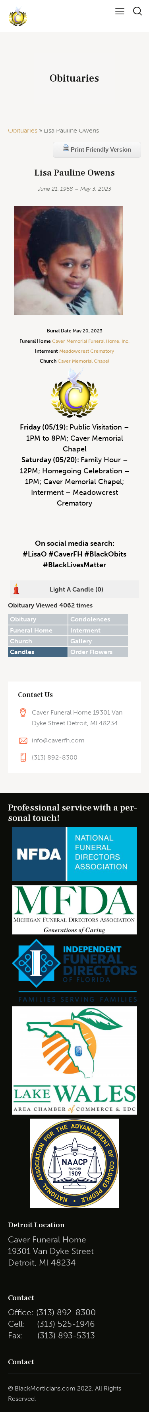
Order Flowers (91, 652)
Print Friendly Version (100, 149)
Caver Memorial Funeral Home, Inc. (91, 341)
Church (21, 641)
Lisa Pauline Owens (74, 173)
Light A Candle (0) (76, 589)
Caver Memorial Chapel (82, 361)
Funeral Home (31, 630)
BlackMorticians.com (45, 1388)
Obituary (23, 619)
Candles (22, 652)
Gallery (81, 641)
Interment (85, 630)
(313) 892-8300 (54, 757)
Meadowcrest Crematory (86, 351)
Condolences (90, 619)
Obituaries (22, 130)
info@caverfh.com (58, 740)
